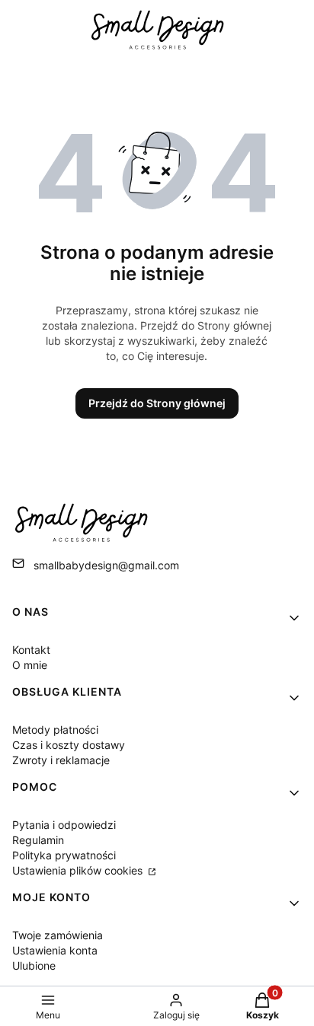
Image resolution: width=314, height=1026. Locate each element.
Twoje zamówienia (57, 935)
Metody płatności (55, 729)
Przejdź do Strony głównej (157, 403)
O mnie (29, 664)
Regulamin (38, 839)
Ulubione (34, 965)
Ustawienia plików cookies (79, 870)
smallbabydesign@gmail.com (106, 565)
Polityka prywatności (64, 855)
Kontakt (31, 649)
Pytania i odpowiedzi (64, 824)
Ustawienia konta (55, 950)
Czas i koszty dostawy (68, 744)
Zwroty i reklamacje (61, 760)
